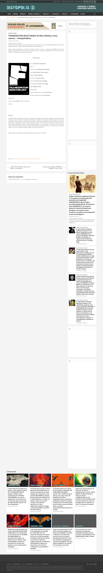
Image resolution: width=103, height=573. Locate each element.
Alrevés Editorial (14, 158)
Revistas (64, 14)
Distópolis (17, 41)
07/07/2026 (78, 538)
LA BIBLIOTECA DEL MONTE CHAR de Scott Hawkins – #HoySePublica (20, 167)
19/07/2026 (78, 506)
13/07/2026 (55, 547)
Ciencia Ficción (12, 33)
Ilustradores (74, 14)
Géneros (22, 14)
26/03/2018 (11, 41)
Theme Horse (29, 564)
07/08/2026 (79, 296)
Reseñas (15, 14)
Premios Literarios (33, 14)
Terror (18, 485)
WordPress (45, 564)
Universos (46, 14)
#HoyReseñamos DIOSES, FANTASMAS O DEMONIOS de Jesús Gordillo (52, 167)
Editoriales (55, 14)
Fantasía (33, 485)
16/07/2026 (10, 548)
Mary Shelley (31, 158)
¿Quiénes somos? (56, 1)
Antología (25, 158)
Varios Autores (37, 158)
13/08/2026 (79, 270)
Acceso (83, 14)
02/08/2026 (79, 322)
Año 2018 (21, 158)
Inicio (9, 14)
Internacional (12, 472)
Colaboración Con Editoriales (68, 1)
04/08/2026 (33, 511)
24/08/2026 (71, 216)
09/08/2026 (10, 506)
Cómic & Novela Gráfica (76, 173)
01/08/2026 (55, 511)
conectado (21, 179)
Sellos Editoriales (78, 1)
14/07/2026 (33, 550)
